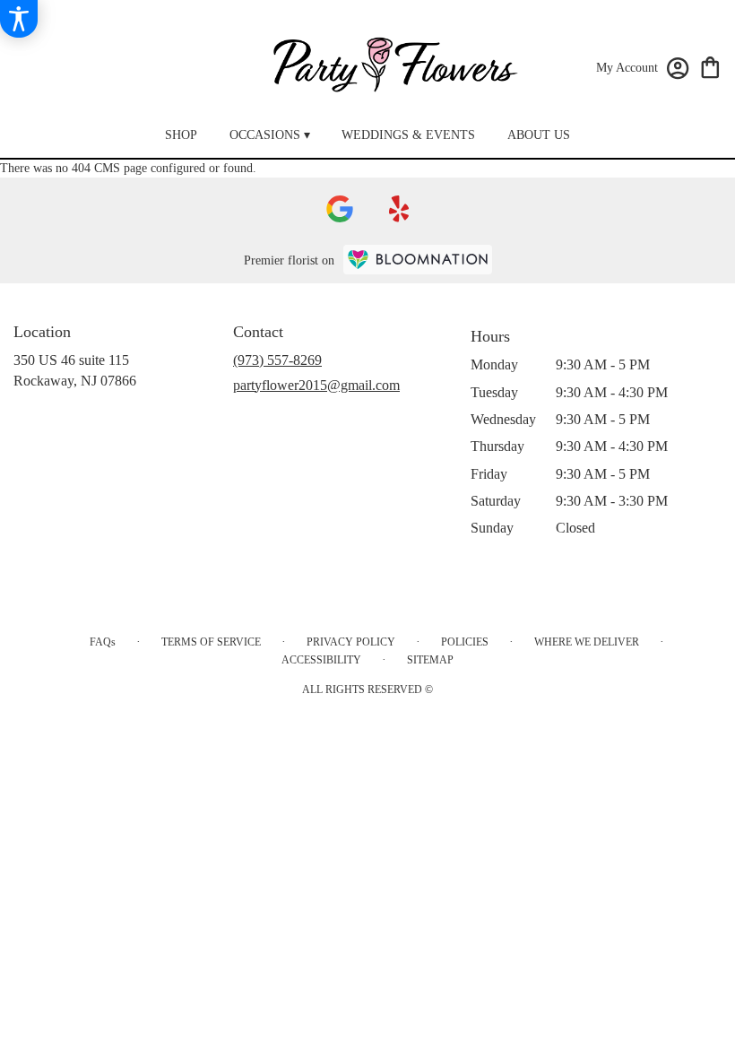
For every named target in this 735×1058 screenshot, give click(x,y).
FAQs (103, 642)
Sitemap (430, 660)
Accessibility (321, 660)
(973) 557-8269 (277, 360)
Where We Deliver (586, 642)
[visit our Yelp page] (399, 208)
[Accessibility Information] (19, 19)
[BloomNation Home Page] (417, 259)
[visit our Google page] (339, 208)
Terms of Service (211, 642)
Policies (465, 642)
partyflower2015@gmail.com (316, 385)
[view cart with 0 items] (710, 66)
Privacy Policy (351, 642)
